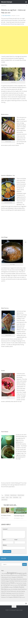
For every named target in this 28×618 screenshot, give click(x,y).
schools (3, 593)
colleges (7, 581)
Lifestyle (3, 5)
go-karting (4, 585)
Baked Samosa (13, 495)
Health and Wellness (14, 585)
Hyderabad (23, 585)
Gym (8, 585)
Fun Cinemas (17, 583)
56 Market (7, 495)
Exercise (8, 583)
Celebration (20, 577)
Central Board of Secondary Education (11, 579)
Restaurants (13, 591)
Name (4, 539)
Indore (7, 497)
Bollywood (9, 575)
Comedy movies (13, 581)
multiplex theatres (18, 587)
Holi (19, 585)
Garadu (3, 497)
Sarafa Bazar (15, 497)
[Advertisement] (14, 40)
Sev (20, 497)
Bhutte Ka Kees (21, 495)
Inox (2, 587)
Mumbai (4, 589)
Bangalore (11, 573)
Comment (5, 529)
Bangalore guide (22, 573)
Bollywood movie (16, 575)
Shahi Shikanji (4, 499)
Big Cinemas (4, 575)
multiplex (11, 587)
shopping (8, 593)
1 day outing (4, 573)
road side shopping (20, 591)
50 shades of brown (6, 515)
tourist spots (8, 595)
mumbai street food (18, 589)
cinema (3, 581)
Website (5, 545)
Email (16, 539)
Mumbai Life (9, 589)
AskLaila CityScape (6, 2)
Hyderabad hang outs (19, 515)
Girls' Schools (23, 583)
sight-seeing (12, 593)
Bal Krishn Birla (7, 15)
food (12, 583)
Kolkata (6, 587)
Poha (11, 497)
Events (3, 583)
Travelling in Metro (15, 595)
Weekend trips (17, 597)
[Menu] (26, 2)
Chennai (24, 579)
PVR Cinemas (7, 591)
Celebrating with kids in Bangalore (8, 577)
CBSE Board (23, 575)
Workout (23, 597)
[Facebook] (23, 558)
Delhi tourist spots (22, 581)
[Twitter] (26, 558)
